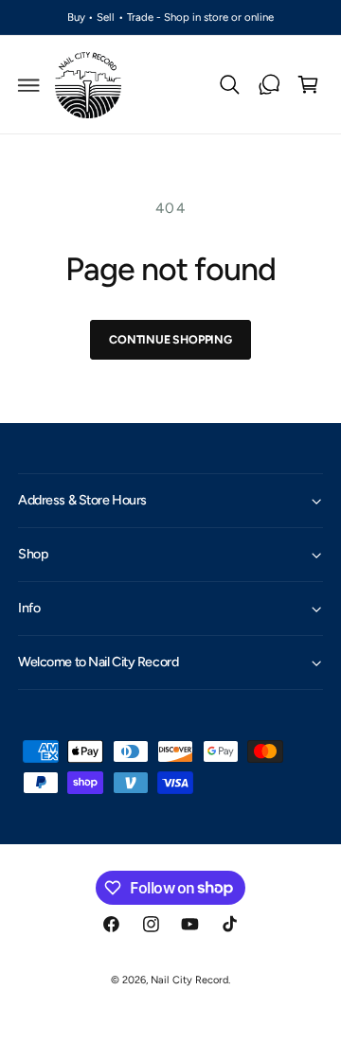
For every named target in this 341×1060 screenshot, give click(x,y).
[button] (29, 85)
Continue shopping (170, 339)
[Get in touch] (269, 85)
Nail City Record (189, 980)
